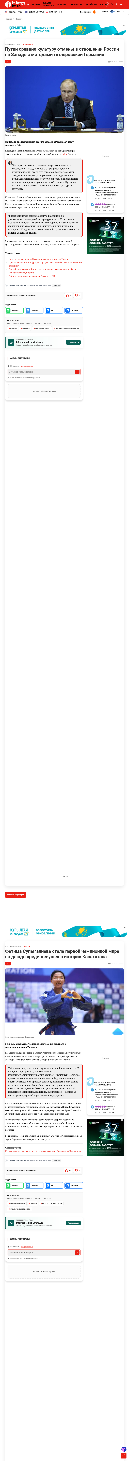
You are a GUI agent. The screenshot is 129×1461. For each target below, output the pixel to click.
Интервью (61, 4)
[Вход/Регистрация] (116, 4)
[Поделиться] (123, 1455)
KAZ (121, 4)
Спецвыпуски (75, 4)
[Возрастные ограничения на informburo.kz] (106, 4)
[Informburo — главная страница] (15, 4)
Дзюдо (33, 1204)
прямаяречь (28, 44)
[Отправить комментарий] (77, 372)
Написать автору (116, 62)
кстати (27, 946)
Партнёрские (91, 4)
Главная (8, 19)
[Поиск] (111, 4)
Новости (25, 4)
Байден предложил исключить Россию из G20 (32, 276)
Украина (26, 328)
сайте (65, 154)
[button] (113, 12)
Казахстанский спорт (52, 1204)
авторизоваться (27, 366)
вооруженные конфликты (67, 328)
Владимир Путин (42, 328)
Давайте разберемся (48, 4)
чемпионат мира (17, 1204)
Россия (13, 328)
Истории (36, 4)
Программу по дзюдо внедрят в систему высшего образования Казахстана (43, 1151)
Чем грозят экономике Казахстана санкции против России (39, 259)
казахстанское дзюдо (20, 1209)
